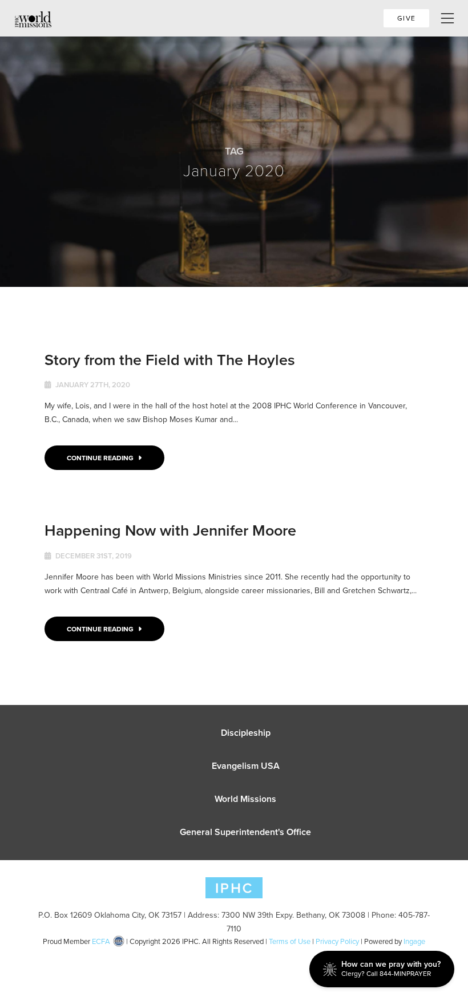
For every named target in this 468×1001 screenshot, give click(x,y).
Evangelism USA (246, 765)
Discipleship (246, 732)
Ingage (414, 941)
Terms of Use (289, 941)
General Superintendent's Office (245, 831)
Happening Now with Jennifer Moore (170, 530)
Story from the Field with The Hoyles (170, 359)
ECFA (101, 941)
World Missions (245, 798)
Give (406, 18)
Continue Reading (101, 458)
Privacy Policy (337, 941)
